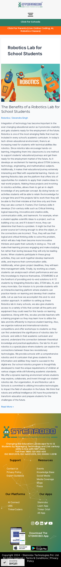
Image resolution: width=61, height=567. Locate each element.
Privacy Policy (14, 472)
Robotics (5, 118)
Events (40, 468)
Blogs (40, 482)
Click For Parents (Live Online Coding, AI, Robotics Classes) (30, 29)
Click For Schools (30, 21)
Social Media (43, 475)
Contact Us (12, 468)
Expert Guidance (15, 475)
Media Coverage (45, 479)
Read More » (7, 406)
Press (40, 486)
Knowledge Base (45, 472)
